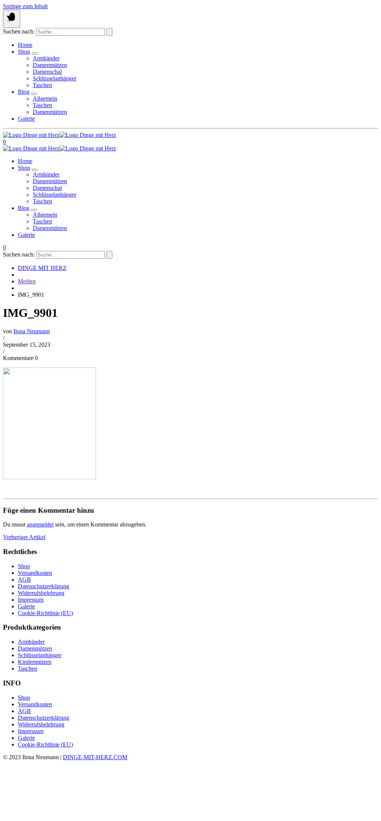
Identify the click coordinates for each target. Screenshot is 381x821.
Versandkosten (35, 573)
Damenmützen (50, 65)
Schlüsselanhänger (54, 78)
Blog (23, 92)
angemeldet (40, 524)
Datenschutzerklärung (43, 586)
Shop (24, 51)
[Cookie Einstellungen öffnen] (59, 814)
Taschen (42, 85)
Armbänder (46, 58)
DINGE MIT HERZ (42, 268)
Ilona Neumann (31, 331)
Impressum (31, 599)
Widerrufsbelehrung (41, 593)
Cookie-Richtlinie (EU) (45, 613)
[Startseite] (59, 135)
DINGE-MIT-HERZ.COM (95, 757)
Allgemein (45, 98)
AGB (24, 579)
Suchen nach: (19, 31)
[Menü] (11, 19)
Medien (27, 281)
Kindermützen (34, 662)
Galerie (26, 118)
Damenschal (47, 72)
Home (25, 45)
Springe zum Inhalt (25, 6)
